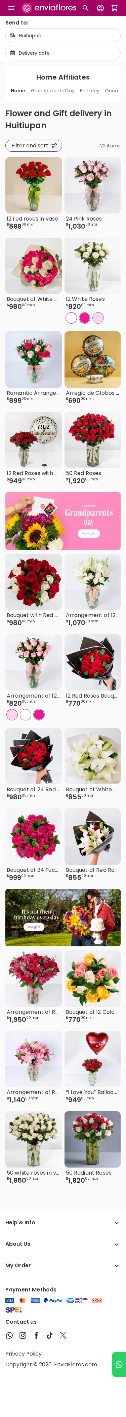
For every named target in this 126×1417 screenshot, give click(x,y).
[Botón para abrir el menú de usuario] (100, 8)
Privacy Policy (23, 1354)
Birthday (89, 90)
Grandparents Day (53, 90)
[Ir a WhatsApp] (119, 1364)
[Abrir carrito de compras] (115, 8)
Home (18, 90)
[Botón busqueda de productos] (85, 8)
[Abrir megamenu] (11, 8)
